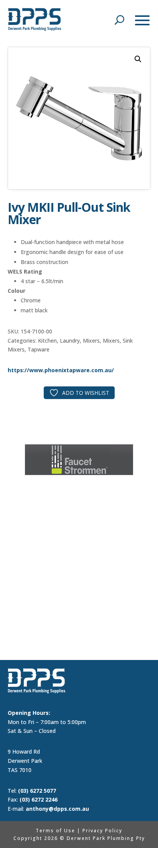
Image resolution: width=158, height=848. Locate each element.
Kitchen (47, 340)
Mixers (91, 340)
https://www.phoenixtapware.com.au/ (61, 370)
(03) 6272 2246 (39, 799)
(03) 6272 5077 (37, 790)
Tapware (38, 349)
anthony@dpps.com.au (57, 808)
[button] (138, 59)
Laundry (70, 340)
